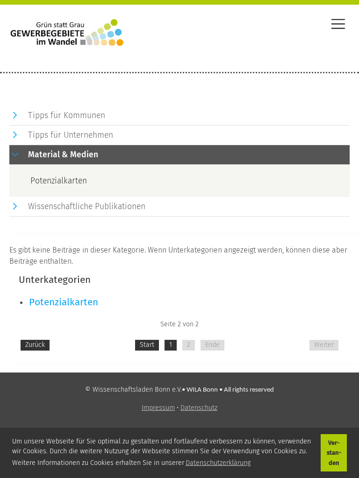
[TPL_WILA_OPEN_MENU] (338, 25)
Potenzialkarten (63, 302)
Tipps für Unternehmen (70, 135)
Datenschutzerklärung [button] (218, 463)
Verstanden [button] (334, 452)
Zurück (35, 345)
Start (147, 345)
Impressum (158, 408)
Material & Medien (63, 155)
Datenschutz (198, 408)
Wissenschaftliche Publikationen (86, 206)
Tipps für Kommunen (66, 115)
